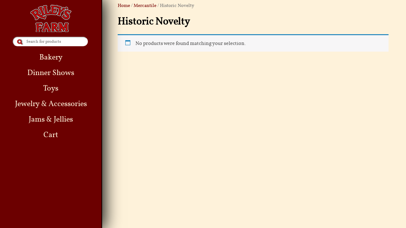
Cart (50, 134)
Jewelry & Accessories (51, 103)
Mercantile (145, 5)
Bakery (50, 57)
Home (124, 5)
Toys (50, 88)
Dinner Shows (50, 72)
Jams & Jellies (51, 119)
